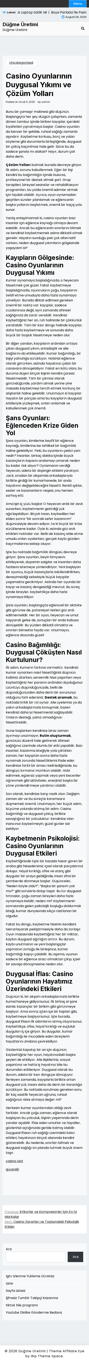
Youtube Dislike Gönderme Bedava (34, 1312)
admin (45, 102)
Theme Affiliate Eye (66, 1351)
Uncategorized (21, 62)
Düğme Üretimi (20, 24)
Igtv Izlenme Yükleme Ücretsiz (30, 1276)
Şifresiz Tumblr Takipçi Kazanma (32, 1298)
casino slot (14, 1161)
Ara (9, 1249)
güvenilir (12, 1169)
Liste (9, 1283)
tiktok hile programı (22, 1305)
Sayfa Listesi (15, 1290)
